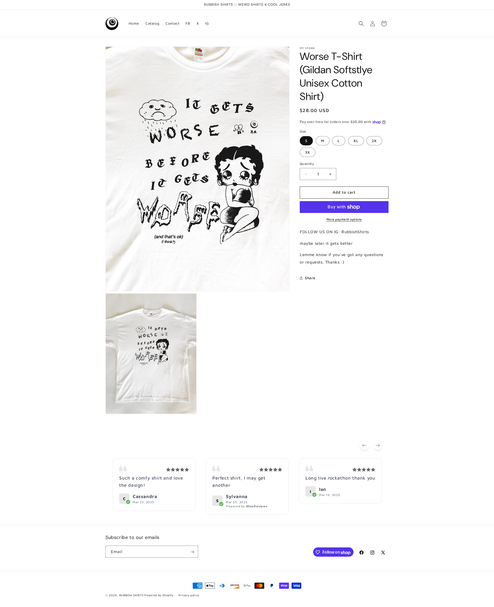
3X (307, 152)
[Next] (377, 445)
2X (374, 141)
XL (356, 141)
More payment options (344, 219)
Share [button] (310, 278)
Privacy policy (189, 595)
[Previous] (364, 445)
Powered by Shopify (158, 595)
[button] (361, 23)
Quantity (307, 164)
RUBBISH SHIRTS (131, 595)
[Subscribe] (192, 552)
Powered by (246, 506)
